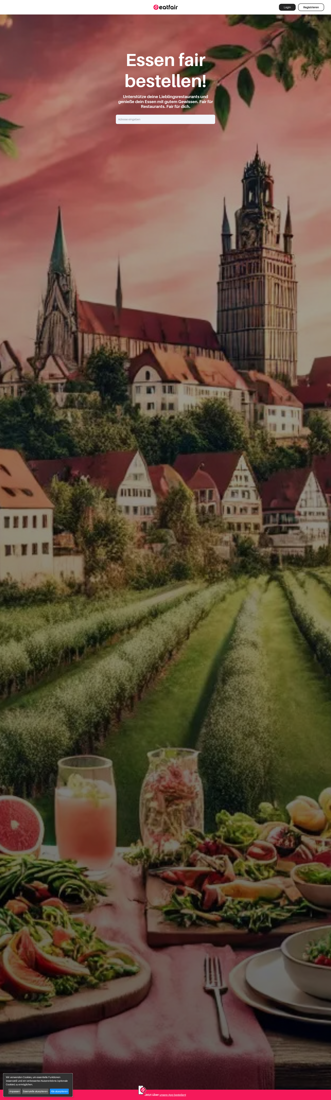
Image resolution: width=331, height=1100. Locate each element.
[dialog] (37, 1085)
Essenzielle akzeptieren (35, 1091)
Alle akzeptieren (59, 1091)
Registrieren (311, 7)
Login (287, 7)
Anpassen (14, 1091)
